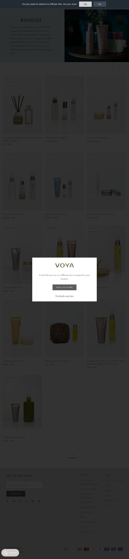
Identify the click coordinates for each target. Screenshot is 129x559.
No (99, 4)
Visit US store (64, 287)
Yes (85, 4)
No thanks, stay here (64, 296)
